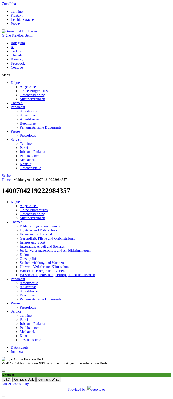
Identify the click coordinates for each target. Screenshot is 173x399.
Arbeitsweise (29, 111)
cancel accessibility (15, 384)
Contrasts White (48, 379)
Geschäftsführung (32, 95)
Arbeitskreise (29, 119)
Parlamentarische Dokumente (40, 127)
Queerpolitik (29, 259)
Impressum (18, 351)
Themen (17, 103)
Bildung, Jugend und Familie (40, 226)
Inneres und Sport (32, 242)
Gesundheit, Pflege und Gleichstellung (47, 238)
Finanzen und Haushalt (36, 234)
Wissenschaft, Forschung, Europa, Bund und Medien (57, 275)
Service (16, 139)
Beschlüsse (28, 123)
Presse (15, 23)
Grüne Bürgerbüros (34, 91)
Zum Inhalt (10, 4)
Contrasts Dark (24, 379)
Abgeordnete (29, 87)
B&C (7, 379)
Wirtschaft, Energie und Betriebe (43, 271)
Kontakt (16, 15)
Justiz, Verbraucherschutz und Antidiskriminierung (55, 250)
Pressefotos (28, 135)
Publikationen (29, 156)
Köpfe (15, 83)
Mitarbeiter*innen (32, 99)
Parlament (18, 107)
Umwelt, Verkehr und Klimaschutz (44, 267)
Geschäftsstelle (30, 168)
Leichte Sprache (22, 19)
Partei (24, 148)
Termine (17, 11)
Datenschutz (19, 347)
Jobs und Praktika (32, 152)
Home (6, 180)
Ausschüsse (28, 115)
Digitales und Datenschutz (38, 230)
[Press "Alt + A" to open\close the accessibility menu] (3, 372)
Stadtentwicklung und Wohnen (42, 263)
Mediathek (27, 160)
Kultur (24, 254)
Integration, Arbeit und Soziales (42, 246)
